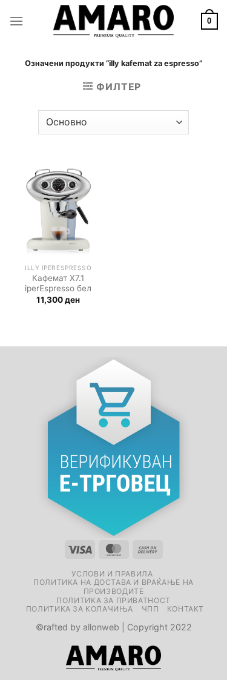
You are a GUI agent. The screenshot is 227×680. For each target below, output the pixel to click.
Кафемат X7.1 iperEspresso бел (58, 283)
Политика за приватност (113, 600)
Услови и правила (112, 573)
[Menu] (16, 21)
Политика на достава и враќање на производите (113, 587)
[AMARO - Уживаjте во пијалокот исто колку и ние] (113, 21)
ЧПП (150, 608)
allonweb (101, 627)
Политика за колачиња (79, 608)
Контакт (185, 608)
